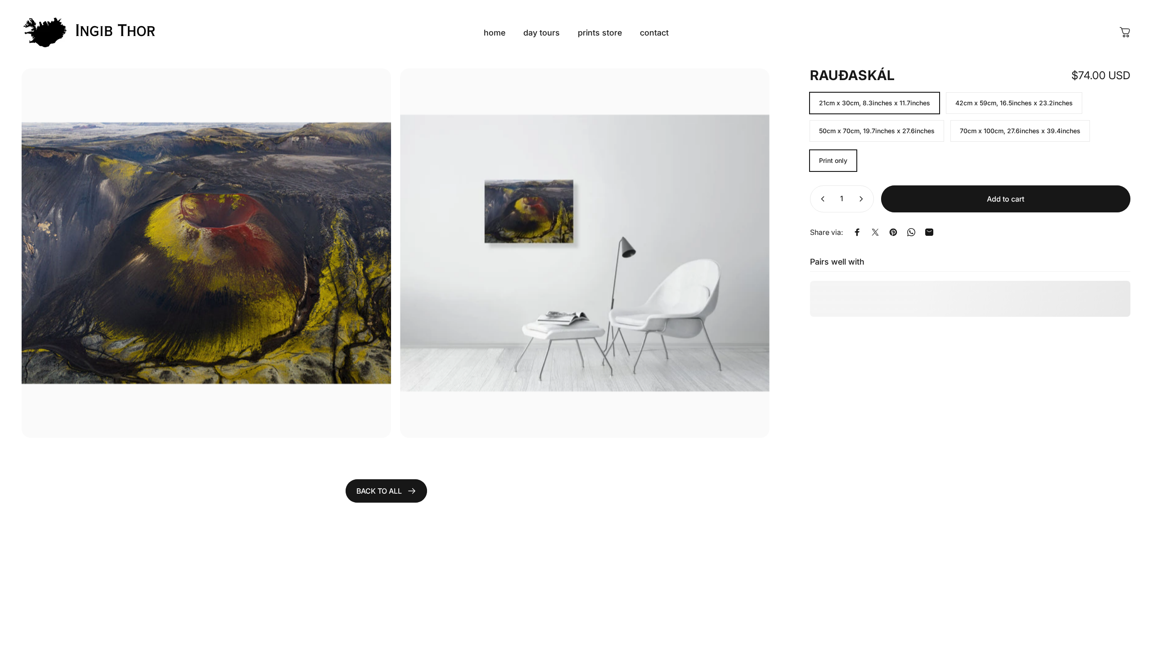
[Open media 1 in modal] (206, 253)
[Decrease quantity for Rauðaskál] (820, 199)
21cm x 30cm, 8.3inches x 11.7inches (874, 103)
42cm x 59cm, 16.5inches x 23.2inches (1014, 103)
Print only (833, 160)
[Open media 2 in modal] (585, 253)
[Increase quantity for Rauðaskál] (863, 199)
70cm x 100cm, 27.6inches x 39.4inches (1020, 131)
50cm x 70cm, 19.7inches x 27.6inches (877, 131)
